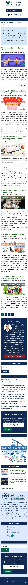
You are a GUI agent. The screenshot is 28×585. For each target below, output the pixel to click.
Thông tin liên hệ (9, 581)
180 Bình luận (22, 95)
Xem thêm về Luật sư (14, 356)
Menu (14, 19)
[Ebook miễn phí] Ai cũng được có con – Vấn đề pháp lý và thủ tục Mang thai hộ (18, 472)
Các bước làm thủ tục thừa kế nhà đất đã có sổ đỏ (12, 235)
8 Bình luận (22, 194)
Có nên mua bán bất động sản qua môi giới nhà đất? (12, 277)
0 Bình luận (22, 52)
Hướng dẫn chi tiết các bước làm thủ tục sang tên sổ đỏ (13, 92)
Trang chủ (6, 22)
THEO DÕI (7, 429)
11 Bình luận (22, 280)
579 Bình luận (22, 141)
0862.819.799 (13, 527)
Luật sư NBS (13, 579)
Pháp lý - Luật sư (15, 22)
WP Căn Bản (17, 583)
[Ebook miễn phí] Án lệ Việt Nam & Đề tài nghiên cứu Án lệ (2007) (18, 481)
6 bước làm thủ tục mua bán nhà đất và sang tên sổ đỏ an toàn (13, 138)
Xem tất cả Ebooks (7, 488)
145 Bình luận (22, 238)
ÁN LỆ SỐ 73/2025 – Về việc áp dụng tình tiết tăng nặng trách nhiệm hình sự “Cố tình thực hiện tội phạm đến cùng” (13, 396)
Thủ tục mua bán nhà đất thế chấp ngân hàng (12, 49)
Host (10, 583)
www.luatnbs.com (14, 532)
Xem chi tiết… (22, 85)
